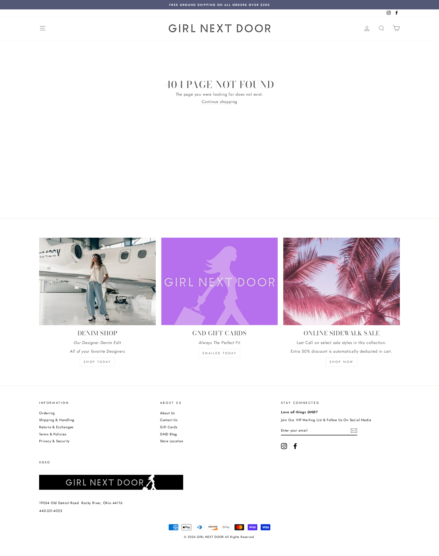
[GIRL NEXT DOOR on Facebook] (295, 446)
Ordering (47, 413)
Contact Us (169, 419)
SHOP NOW (342, 362)
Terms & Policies (52, 434)
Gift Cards (168, 427)
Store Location (171, 441)
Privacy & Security (54, 441)
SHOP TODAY (97, 362)
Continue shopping (220, 101)
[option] (219, 5)
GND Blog (168, 434)
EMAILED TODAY (219, 353)
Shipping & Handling (56, 419)
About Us (167, 413)
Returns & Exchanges (56, 427)
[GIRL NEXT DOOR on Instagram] (284, 446)
